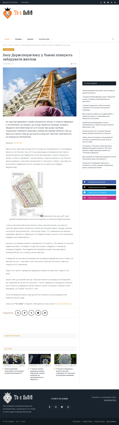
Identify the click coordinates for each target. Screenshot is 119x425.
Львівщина (17, 45)
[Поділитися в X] (31, 313)
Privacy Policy (99, 421)
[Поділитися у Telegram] (38, 313)
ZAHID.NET (18, 143)
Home (5, 45)
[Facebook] (49, 407)
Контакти (25, 2)
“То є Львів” (9, 421)
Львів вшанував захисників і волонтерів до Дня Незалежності (14, 371)
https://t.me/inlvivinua (63, 304)
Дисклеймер (111, 421)
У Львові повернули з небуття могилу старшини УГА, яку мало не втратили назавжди (65, 372)
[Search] (113, 39)
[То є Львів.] (18, 12)
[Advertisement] (74, 28)
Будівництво (8, 49)
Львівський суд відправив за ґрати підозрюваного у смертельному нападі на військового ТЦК (98, 124)
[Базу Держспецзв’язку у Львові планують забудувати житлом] (39, 92)
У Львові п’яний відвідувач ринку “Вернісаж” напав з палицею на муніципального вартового (37, 374)
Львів (7, 39)
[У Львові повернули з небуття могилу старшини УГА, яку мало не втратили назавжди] (65, 360)
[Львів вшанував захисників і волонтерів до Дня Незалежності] (14, 360)
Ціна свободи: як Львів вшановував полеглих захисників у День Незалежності (99, 158)
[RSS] (68, 407)
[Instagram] (55, 407)
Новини (18, 39)
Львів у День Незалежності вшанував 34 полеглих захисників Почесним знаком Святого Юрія (97, 139)
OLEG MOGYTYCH (110, 400)
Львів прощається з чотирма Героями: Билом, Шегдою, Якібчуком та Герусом (96, 132)
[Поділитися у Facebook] (24, 313)
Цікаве (30, 39)
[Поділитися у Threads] (18, 313)
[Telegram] (62, 407)
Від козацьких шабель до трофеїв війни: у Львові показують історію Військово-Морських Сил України (97, 116)
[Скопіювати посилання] (45, 313)
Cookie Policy (87, 421)
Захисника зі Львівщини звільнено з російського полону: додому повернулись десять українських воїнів (97, 165)
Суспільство (44, 39)
